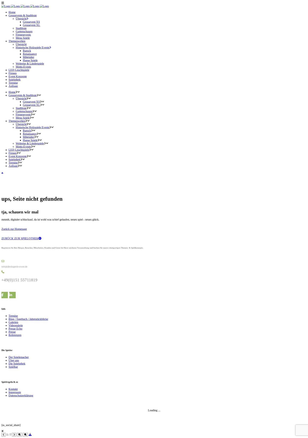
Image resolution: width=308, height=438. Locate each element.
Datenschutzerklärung (21, 395)
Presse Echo (15, 328)
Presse (12, 331)
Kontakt (13, 389)
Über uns (14, 360)
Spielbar (13, 366)
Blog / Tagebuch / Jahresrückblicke (28, 319)
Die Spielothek (17, 363)
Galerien (13, 322)
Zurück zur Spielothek (19, 238)
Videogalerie (16, 325)
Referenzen (15, 335)
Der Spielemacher (19, 357)
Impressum (15, 392)
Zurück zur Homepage (14, 228)
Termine (13, 315)
